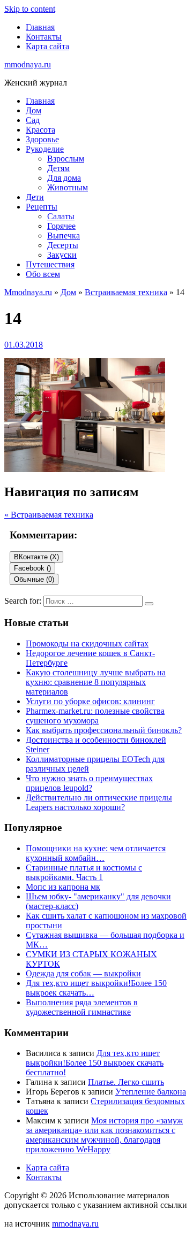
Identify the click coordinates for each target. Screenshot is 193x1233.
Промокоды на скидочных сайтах (87, 643)
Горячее (61, 225)
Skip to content (29, 8)
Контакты (44, 36)
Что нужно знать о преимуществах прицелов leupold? (89, 783)
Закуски (62, 254)
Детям (58, 168)
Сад (33, 120)
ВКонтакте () (36, 557)
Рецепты (41, 206)
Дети (35, 197)
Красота (40, 129)
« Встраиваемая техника (48, 514)
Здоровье (42, 139)
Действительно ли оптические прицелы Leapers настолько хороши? (99, 802)
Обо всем (43, 274)
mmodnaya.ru (27, 64)
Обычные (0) (34, 579)
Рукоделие (45, 148)
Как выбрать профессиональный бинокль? (104, 730)
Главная (40, 27)
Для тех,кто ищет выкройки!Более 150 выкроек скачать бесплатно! (95, 1063)
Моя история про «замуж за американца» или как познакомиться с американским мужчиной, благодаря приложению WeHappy (104, 1135)
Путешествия (50, 264)
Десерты (62, 245)
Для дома (64, 177)
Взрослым (65, 158)
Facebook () (32, 568)
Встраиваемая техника (126, 292)
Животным (67, 187)
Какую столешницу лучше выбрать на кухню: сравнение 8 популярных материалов (96, 682)
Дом (33, 110)
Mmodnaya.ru (28, 292)
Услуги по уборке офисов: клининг (90, 701)
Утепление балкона (150, 1091)
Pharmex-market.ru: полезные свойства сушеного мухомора (95, 715)
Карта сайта (47, 46)
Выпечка (63, 235)
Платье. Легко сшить (126, 1081)
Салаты (61, 216)
